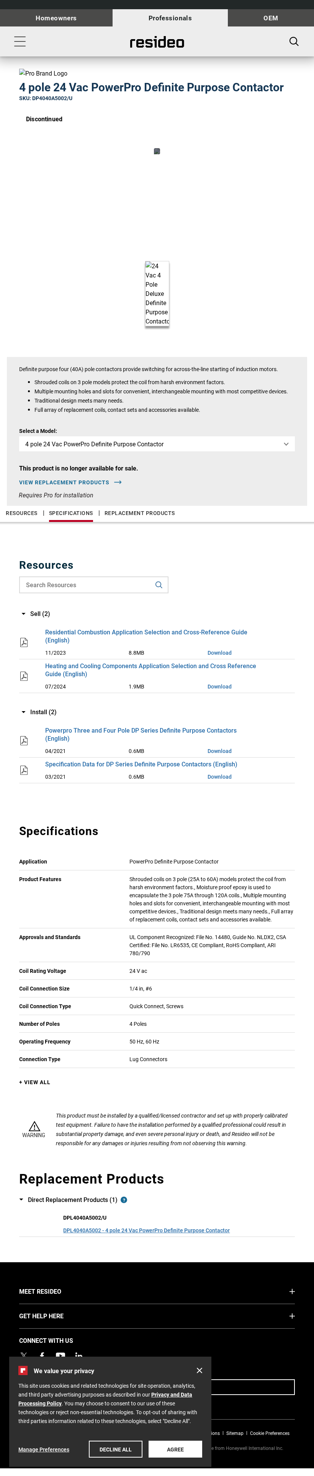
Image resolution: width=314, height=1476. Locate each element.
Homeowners (56, 17)
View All (37, 1082)
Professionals (170, 17)
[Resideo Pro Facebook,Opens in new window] (42, 1355)
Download (220, 652)
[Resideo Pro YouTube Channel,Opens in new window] (60, 1355)
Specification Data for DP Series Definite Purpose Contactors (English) (141, 764)
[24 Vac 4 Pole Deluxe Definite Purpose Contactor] (157, 151)
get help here (55, 1315)
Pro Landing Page (157, 42)
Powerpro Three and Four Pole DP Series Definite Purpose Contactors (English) (141, 734)
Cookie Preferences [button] (269, 1433)
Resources (22, 513)
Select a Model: (38, 430)
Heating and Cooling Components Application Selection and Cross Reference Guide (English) (150, 670)
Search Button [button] (294, 41)
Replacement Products (140, 513)
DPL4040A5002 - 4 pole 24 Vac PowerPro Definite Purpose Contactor (146, 1230)
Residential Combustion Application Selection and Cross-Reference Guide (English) (146, 636)
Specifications (71, 513)
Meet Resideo (54, 1291)
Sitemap (235, 1433)
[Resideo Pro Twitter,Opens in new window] (23, 1355)
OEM (270, 17)
